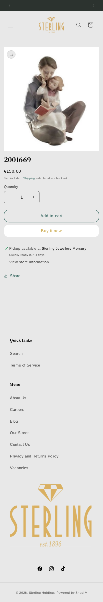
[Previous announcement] (9, 5)
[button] (10, 25)
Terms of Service (25, 365)
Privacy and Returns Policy (34, 456)
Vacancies (19, 468)
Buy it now (51, 231)
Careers (17, 410)
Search (16, 354)
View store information (29, 262)
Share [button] (15, 276)
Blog (14, 421)
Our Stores (20, 433)
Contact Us (20, 445)
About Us (18, 398)
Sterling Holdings (42, 592)
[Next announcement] (93, 5)
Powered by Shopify (71, 592)
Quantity (11, 187)
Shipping (29, 178)
